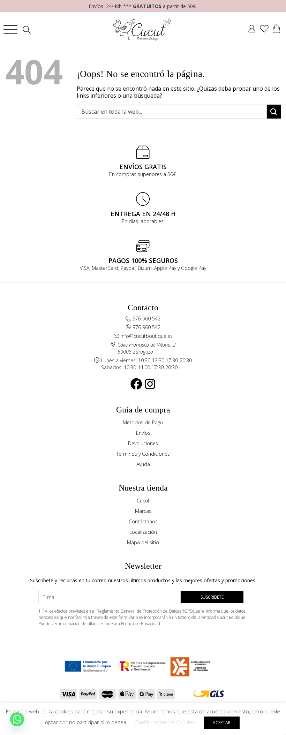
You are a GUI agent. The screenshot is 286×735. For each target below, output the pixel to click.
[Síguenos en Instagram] (150, 384)
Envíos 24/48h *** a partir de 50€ (142, 6)
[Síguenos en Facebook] (136, 384)
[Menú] (10, 29)
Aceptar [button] (222, 723)
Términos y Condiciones (143, 453)
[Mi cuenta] (252, 29)
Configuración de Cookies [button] (165, 722)
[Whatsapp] (17, 719)
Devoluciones (143, 443)
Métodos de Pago (143, 422)
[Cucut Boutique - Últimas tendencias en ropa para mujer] (142, 29)
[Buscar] (28, 30)
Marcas (143, 511)
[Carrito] (276, 29)
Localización (143, 532)
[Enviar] (274, 111)
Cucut (143, 500)
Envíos (143, 433)
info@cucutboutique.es (147, 336)
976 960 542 (146, 318)
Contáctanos (143, 521)
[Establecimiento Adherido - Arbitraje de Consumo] (87, 666)
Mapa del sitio (143, 542)
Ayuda (143, 464)
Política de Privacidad (140, 624)
